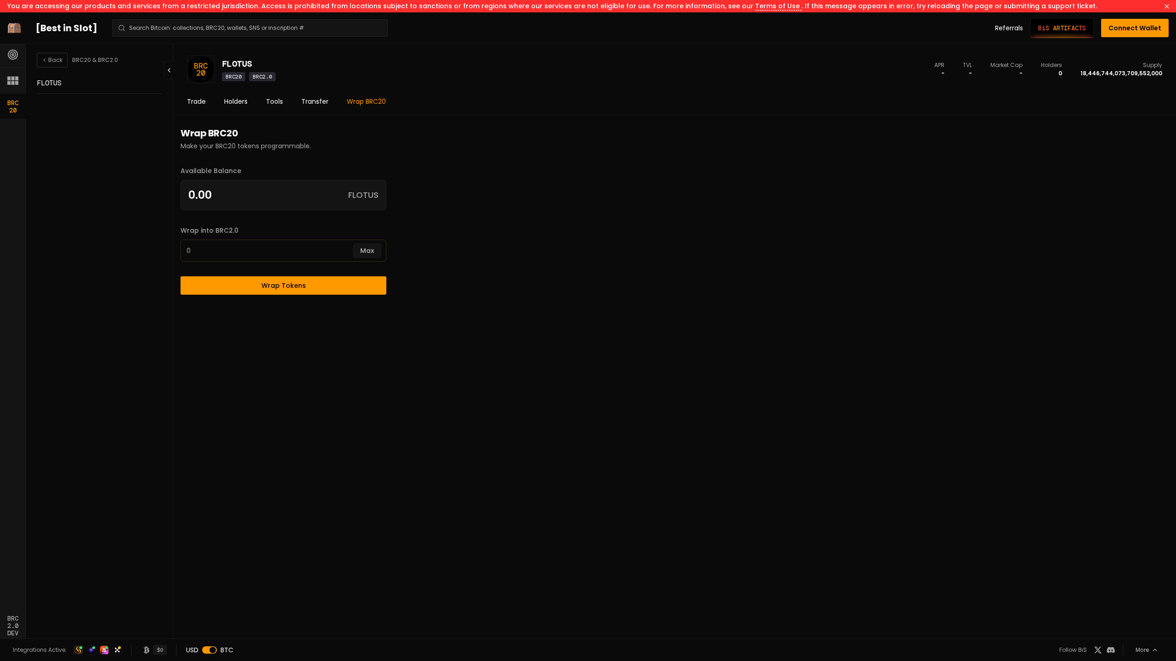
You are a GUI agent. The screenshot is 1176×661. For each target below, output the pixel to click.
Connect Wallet (1134, 28)
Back (55, 60)
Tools (274, 101)
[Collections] (13, 80)
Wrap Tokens (283, 285)
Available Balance (211, 170)
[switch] (209, 650)
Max (367, 250)
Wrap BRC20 (366, 101)
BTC (226, 650)
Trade (196, 101)
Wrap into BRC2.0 (209, 230)
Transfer (314, 101)
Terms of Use (778, 6)
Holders (236, 101)
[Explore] (13, 54)
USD (192, 650)
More (1142, 650)
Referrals (1009, 28)
